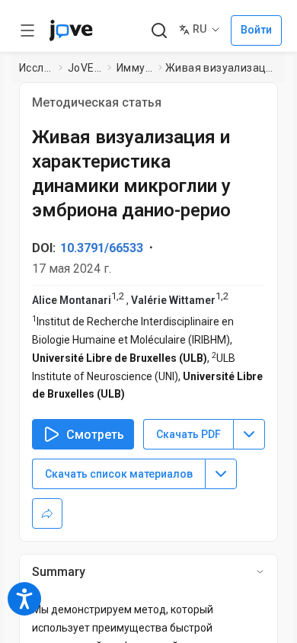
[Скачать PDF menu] (249, 434)
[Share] (47, 513)
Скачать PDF (188, 434)
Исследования (36, 68)
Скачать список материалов (119, 474)
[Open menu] (27, 30)
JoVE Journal (84, 68)
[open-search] (159, 31)
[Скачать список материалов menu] (221, 474)
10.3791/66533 (101, 248)
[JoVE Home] (71, 30)
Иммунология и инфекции (134, 68)
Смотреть (95, 434)
